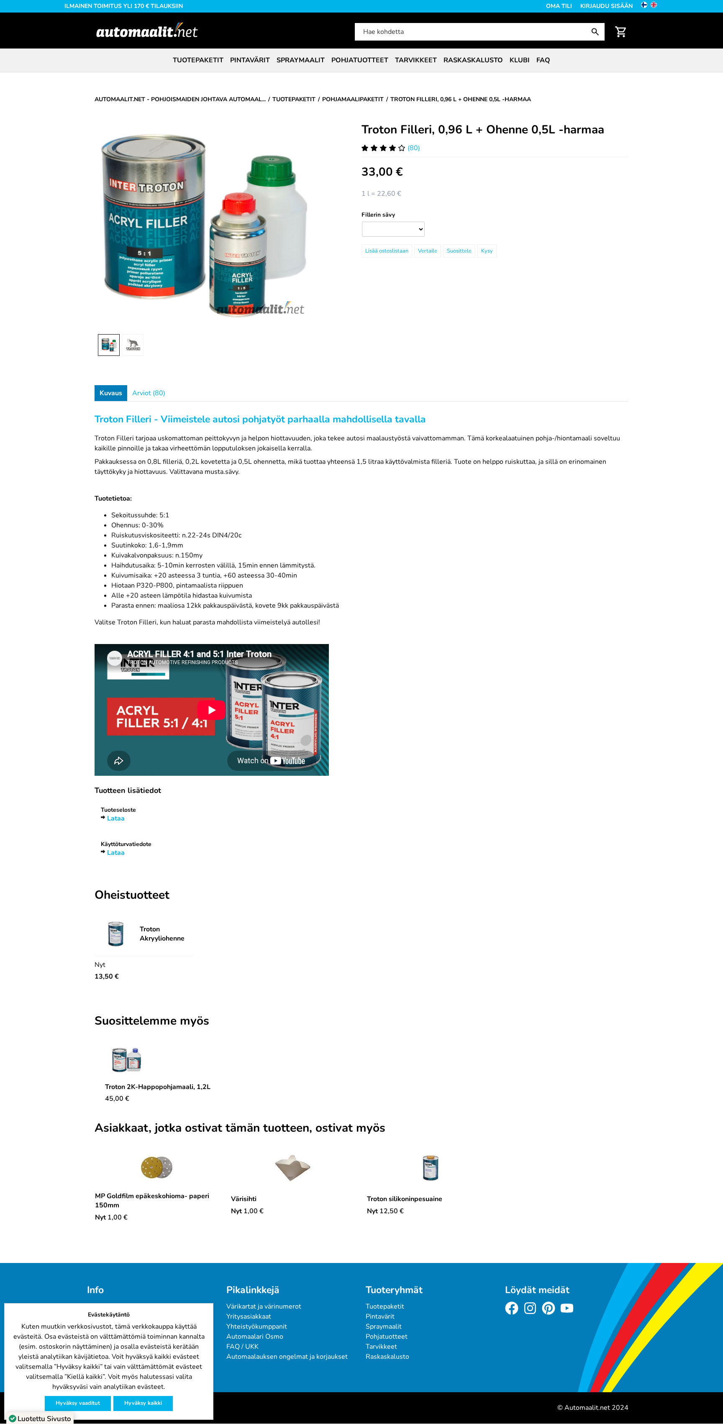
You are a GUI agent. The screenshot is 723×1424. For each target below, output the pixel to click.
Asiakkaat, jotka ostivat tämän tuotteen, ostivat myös (240, 1128)
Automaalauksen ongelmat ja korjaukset (287, 1356)
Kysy (487, 251)
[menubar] (361, 60)
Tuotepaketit (198, 60)
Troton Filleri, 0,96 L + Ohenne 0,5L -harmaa (483, 130)
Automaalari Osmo (254, 1336)
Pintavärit (250, 60)
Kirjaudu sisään (606, 6)
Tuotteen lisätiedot (128, 790)
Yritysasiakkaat (248, 1316)
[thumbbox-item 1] (109, 345)
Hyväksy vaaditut (78, 1403)
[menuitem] (198, 60)
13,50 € (107, 976)
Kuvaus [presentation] (111, 393)
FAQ (543, 60)
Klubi (520, 60)
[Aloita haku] (597, 32)
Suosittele (459, 251)
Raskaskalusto (473, 60)
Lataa (116, 818)
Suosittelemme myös (152, 1021)
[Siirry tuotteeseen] (157, 1059)
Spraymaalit (301, 60)
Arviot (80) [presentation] (148, 393)
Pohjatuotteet (359, 60)
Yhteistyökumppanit (256, 1326)
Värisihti (243, 1199)
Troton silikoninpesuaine (404, 1199)
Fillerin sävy (378, 215)
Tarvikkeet (416, 60)
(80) (414, 148)
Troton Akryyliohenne (162, 934)
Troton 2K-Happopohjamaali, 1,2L (157, 1087)
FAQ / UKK (242, 1346)
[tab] (111, 393)
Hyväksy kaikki (143, 1403)
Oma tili (559, 6)
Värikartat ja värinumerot (263, 1306)
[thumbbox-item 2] (133, 345)
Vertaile (427, 251)
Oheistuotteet (132, 895)
